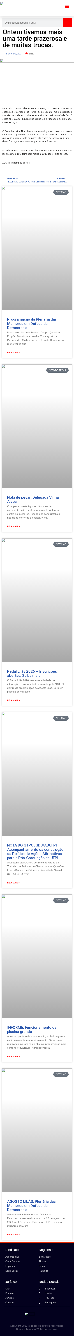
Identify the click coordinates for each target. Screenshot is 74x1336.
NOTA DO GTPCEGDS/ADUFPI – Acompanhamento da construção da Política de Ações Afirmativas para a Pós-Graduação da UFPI (35, 851)
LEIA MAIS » (13, 352)
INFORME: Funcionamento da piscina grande (31, 1029)
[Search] (67, 22)
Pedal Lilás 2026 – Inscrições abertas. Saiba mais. (32, 673)
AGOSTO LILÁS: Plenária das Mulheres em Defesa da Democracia (31, 1205)
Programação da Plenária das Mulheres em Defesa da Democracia (32, 323)
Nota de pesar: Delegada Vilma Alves (33, 499)
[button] (67, 6)
